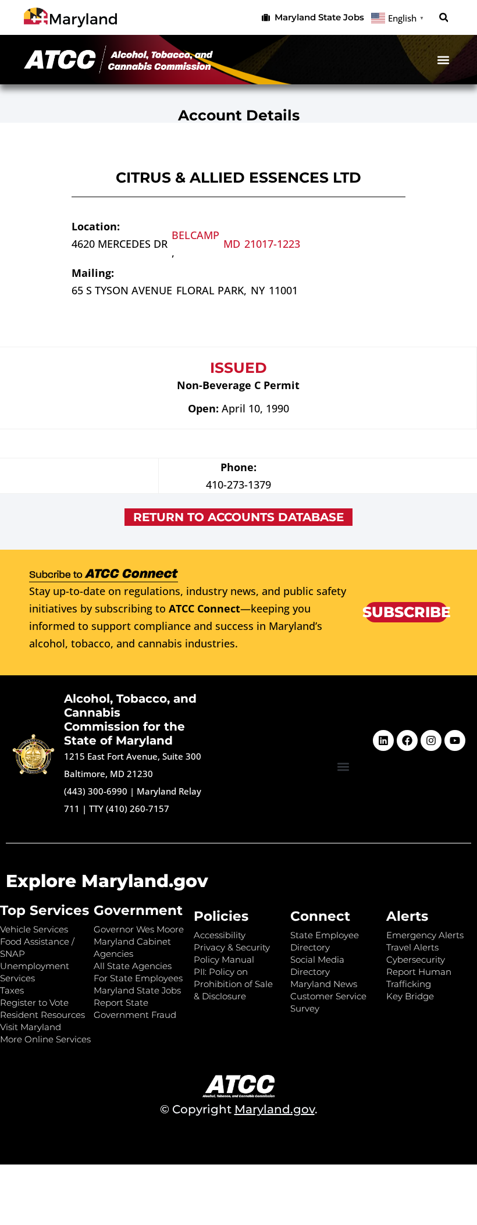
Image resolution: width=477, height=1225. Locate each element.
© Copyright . (239, 1109)
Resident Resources (42, 1014)
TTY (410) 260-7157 (129, 808)
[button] (443, 17)
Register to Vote (34, 1002)
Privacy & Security (232, 947)
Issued (238, 367)
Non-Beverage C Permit (238, 385)
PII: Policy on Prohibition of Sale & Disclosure (233, 984)
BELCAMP (195, 235)
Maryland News (323, 983)
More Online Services (45, 1039)
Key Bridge (410, 996)
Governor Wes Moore (139, 929)
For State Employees (138, 978)
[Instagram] (431, 740)
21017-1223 (272, 244)
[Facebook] (407, 740)
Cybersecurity (415, 959)
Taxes (12, 990)
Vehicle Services (34, 929)
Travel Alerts (412, 947)
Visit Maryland (30, 1026)
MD (231, 244)
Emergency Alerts (425, 935)
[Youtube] (454, 740)
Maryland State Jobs (137, 990)
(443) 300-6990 (95, 791)
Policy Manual (224, 959)
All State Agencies (133, 965)
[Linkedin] (383, 740)
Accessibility (219, 935)
